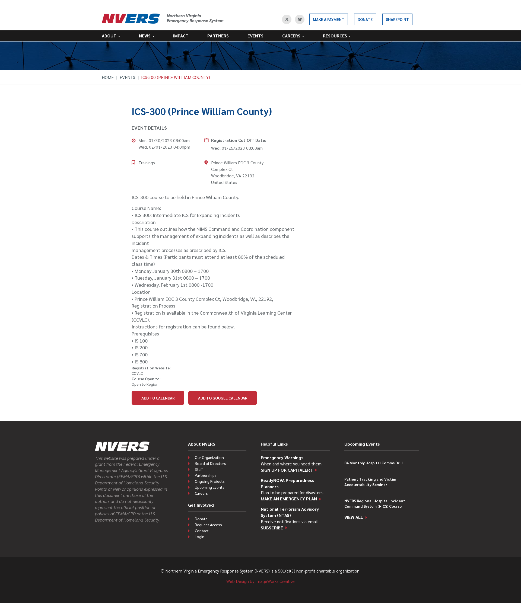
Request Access (208, 524)
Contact (202, 530)
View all (353, 517)
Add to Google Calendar (222, 397)
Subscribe (272, 528)
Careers (291, 36)
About (109, 36)
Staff (199, 469)
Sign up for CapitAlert (287, 470)
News (145, 36)
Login (199, 536)
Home (108, 77)
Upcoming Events (209, 487)
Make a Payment (328, 19)
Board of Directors (210, 463)
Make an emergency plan (289, 498)
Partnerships (206, 475)
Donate (365, 19)
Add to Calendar (157, 397)
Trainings (146, 162)
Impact (181, 36)
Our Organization (209, 457)
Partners (218, 36)
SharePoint (397, 19)
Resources (335, 36)
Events (255, 36)
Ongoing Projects (210, 481)
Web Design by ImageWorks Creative (260, 581)
